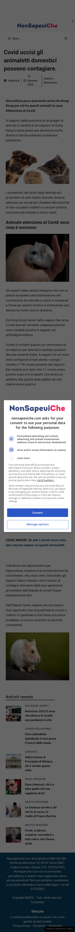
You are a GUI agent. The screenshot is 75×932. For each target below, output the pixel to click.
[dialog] (37, 466)
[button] (38, 458)
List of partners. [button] (45, 480)
